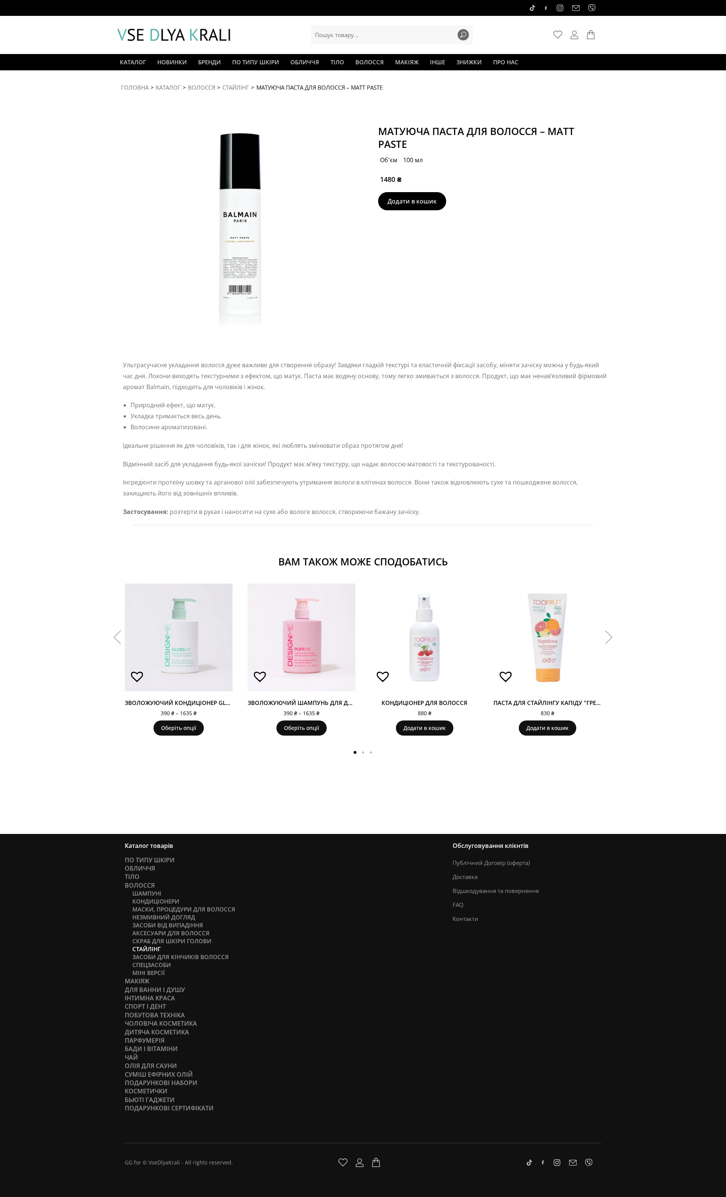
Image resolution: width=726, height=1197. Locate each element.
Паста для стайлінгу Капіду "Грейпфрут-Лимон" (570, 702)
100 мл (413, 160)
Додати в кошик (412, 201)
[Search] (463, 34)
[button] (135, 679)
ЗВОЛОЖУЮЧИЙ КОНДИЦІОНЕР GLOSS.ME (185, 702)
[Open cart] (591, 34)
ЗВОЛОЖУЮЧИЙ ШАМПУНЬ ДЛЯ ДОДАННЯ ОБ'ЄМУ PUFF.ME (334, 702)
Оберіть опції (178, 727)
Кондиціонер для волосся (424, 702)
